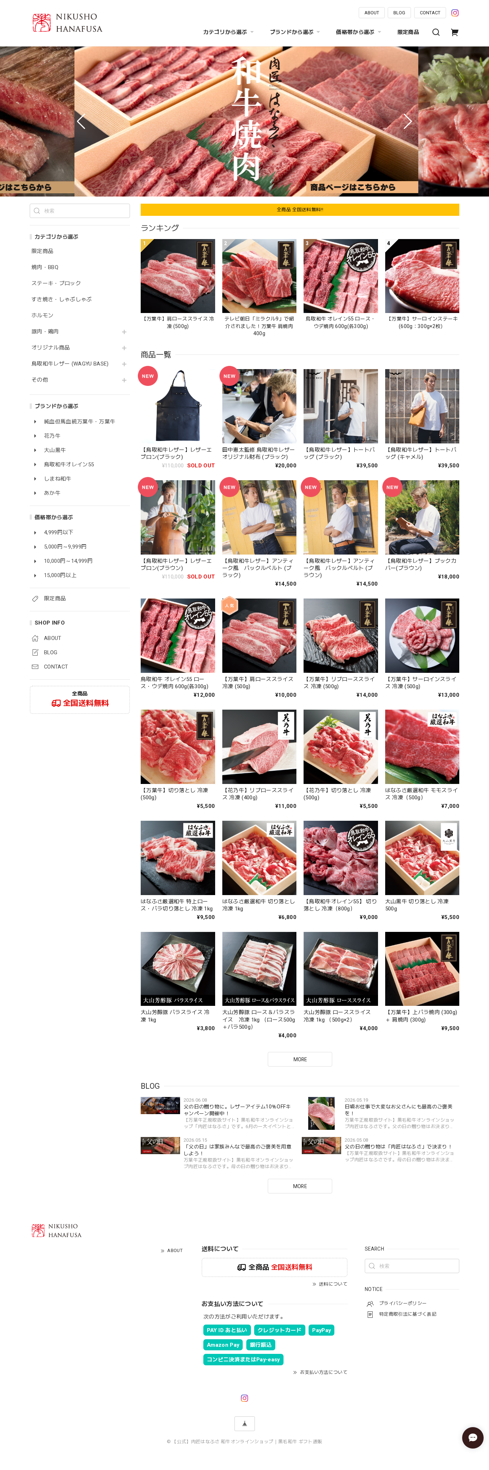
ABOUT (371, 12)
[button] (81, 121)
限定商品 (408, 32)
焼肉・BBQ (45, 267)
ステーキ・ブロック (56, 283)
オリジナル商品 (51, 348)
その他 (40, 380)
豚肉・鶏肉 (45, 332)
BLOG (399, 12)
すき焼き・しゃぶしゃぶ (62, 300)
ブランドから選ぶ (292, 32)
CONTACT (430, 12)
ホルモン (42, 316)
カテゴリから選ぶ (225, 32)
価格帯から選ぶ (355, 32)
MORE (300, 1186)
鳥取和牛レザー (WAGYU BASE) (70, 364)
